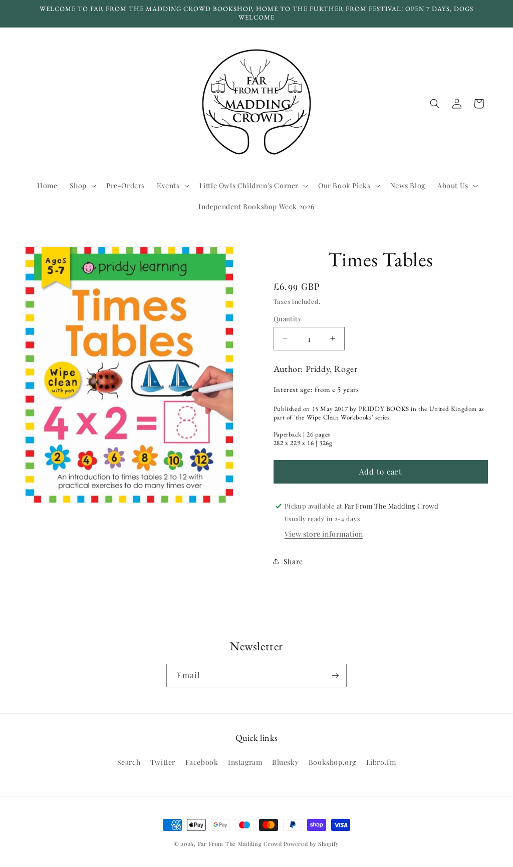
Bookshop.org (332, 762)
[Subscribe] (335, 675)
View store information (324, 534)
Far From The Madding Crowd (240, 843)
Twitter (162, 762)
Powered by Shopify (311, 843)
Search (129, 762)
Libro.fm (381, 762)
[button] (82, 185)
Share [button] (293, 561)
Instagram (245, 762)
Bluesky (285, 762)
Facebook (201, 762)
